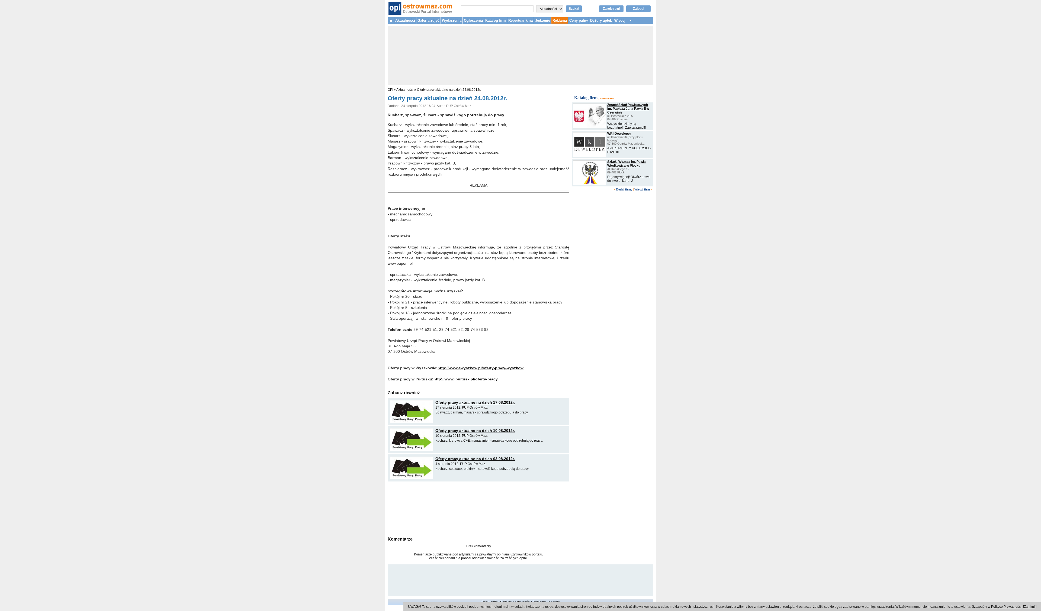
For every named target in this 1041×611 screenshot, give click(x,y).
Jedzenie (542, 20)
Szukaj (574, 9)
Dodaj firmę (624, 189)
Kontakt (554, 602)
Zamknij (1030, 607)
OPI (390, 90)
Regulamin (489, 602)
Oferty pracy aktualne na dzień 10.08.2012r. (475, 430)
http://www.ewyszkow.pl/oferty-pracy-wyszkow (480, 368)
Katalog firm (495, 20)
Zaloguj (638, 9)
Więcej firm (642, 189)
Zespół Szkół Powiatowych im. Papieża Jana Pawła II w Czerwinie (628, 108)
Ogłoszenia (473, 20)
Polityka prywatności (515, 602)
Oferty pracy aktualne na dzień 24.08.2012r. (449, 90)
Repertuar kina (520, 20)
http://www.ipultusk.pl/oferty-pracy (465, 379)
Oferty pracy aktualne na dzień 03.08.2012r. (475, 459)
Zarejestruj (611, 9)
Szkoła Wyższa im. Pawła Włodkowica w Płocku (626, 163)
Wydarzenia (451, 20)
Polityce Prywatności (1006, 607)
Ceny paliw (578, 20)
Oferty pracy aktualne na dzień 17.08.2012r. (475, 402)
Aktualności (405, 20)
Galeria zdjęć (428, 20)
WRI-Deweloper (619, 133)
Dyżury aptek (601, 20)
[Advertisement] (478, 508)
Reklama (559, 20)
